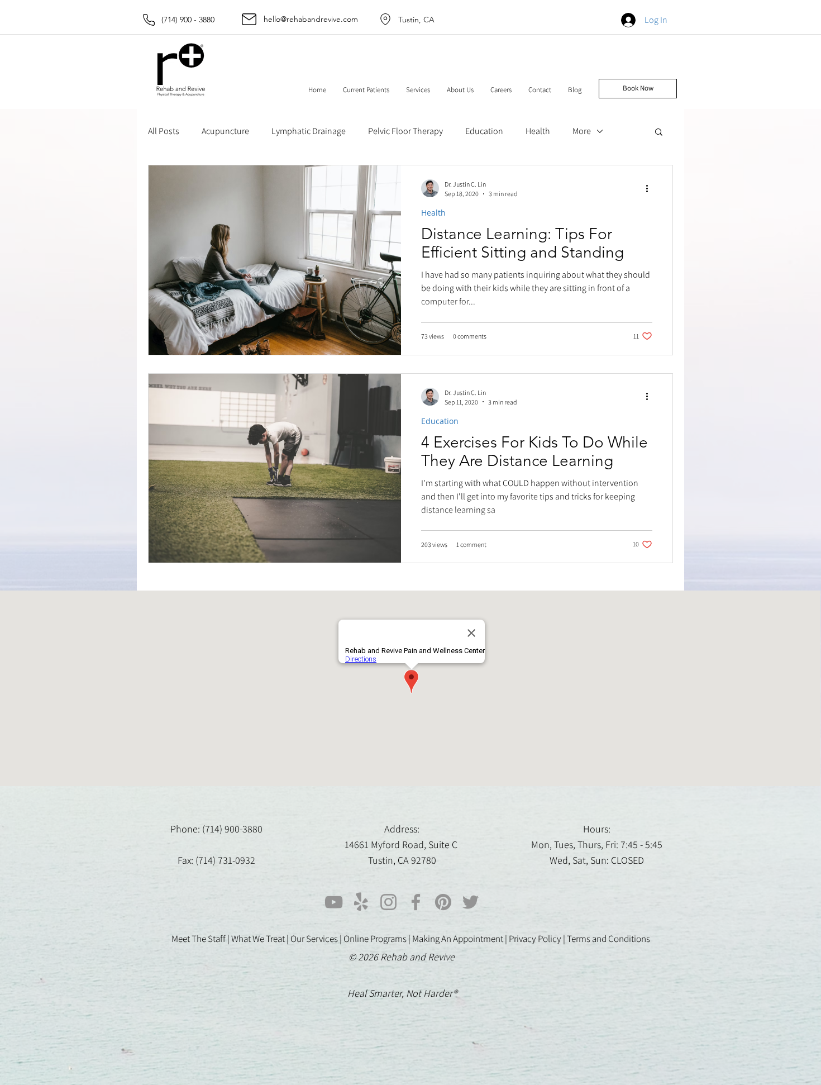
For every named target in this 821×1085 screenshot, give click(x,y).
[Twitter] (470, 902)
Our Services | (316, 938)
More (581, 131)
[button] (366, 90)
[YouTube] (334, 902)
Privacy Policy (535, 938)
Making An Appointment (457, 938)
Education (484, 131)
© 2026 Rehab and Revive (403, 956)
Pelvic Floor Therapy (405, 131)
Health (538, 131)
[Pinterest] (443, 902)
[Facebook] (416, 902)
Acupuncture (225, 131)
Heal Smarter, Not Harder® (402, 993)
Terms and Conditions (608, 938)
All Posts (163, 131)
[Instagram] (388, 902)
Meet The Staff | (201, 938)
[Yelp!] (361, 902)
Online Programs (375, 938)
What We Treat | (260, 938)
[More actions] (650, 188)
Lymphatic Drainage (308, 131)
